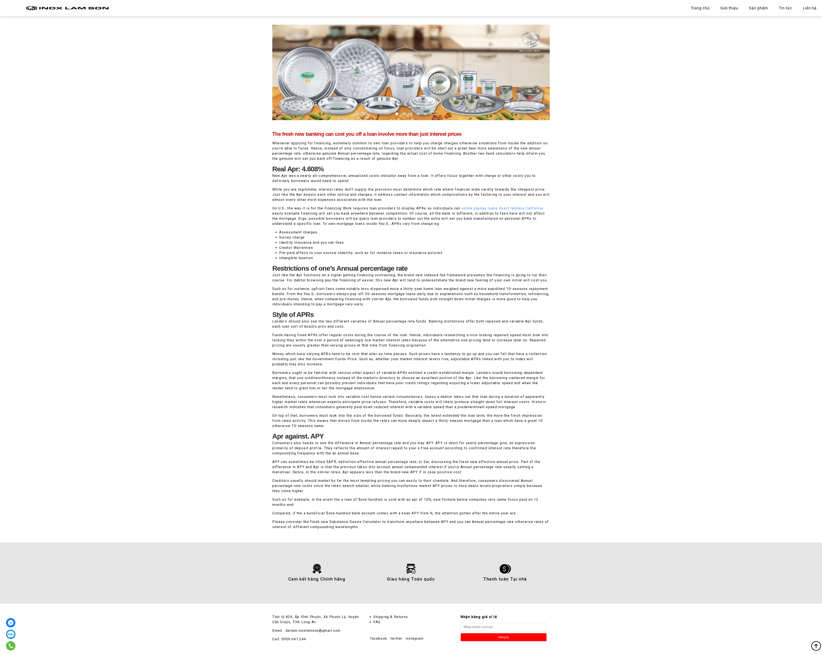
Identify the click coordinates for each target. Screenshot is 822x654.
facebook (378, 638)
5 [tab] (425, 113)
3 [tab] (411, 113)
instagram (414, 638)
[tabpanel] (411, 72)
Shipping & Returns (390, 617)
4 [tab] (418, 113)
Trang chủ (700, 8)
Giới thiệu (729, 8)
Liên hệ (810, 8)
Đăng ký (504, 637)
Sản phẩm (758, 8)
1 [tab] (396, 113)
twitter (396, 638)
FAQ (377, 622)
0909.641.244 (293, 639)
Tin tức (785, 8)
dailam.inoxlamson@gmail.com (313, 631)
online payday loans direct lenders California (502, 208)
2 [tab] (403, 113)
